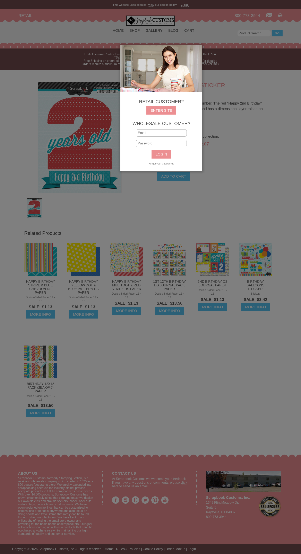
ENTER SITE (161, 110)
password (167, 163)
